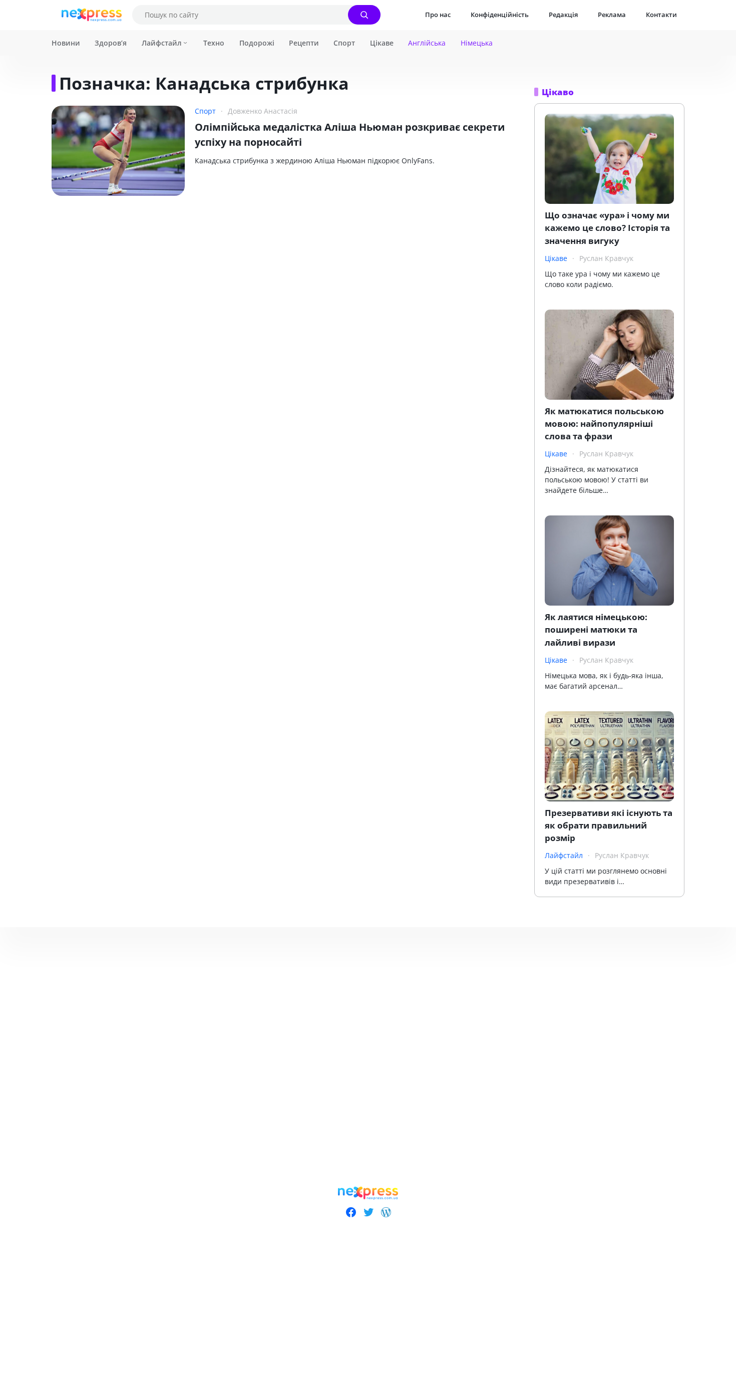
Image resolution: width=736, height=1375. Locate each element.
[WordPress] (386, 1212)
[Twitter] (368, 1212)
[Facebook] (350, 1212)
